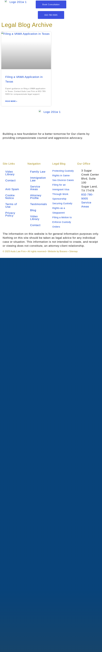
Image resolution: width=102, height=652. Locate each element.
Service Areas (35, 188)
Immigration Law (38, 179)
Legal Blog (58, 163)
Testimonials (38, 204)
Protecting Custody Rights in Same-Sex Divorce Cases (63, 175)
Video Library (10, 173)
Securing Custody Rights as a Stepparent (62, 208)
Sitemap (73, 251)
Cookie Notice (10, 196)
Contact (10, 180)
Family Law (37, 171)
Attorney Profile (35, 196)
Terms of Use (11, 205)
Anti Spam (12, 189)
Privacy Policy (10, 214)
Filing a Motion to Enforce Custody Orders (62, 222)
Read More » (11, 101)
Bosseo (63, 251)
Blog (33, 210)
